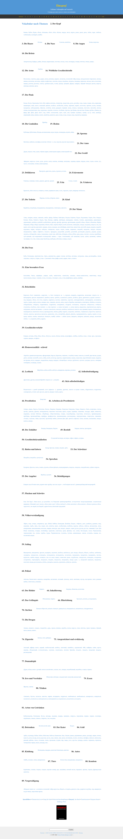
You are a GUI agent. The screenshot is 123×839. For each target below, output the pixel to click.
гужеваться (63, 297)
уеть (56, 314)
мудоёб (98, 227)
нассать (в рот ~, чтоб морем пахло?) (64, 484)
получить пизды (28, 562)
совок (38, 234)
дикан (84, 735)
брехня (52, 448)
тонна (46, 740)
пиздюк (98, 229)
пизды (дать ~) (75, 560)
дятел (25, 358)
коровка (67, 370)
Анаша (26, 628)
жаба (50, 275)
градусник (66, 103)
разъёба (67, 232)
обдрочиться (89, 389)
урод (81, 234)
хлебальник (27, 35)
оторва (63, 414)
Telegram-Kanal (94, 799)
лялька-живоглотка (82, 275)
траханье (98, 336)
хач (74, 531)
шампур (98, 112)
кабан (46, 370)
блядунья (65, 409)
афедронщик (46, 355)
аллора (34, 524)
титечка (82, 62)
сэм (48, 718)
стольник (41, 740)
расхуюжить (38, 562)
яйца (72, 132)
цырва (65, 258)
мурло (73, 32)
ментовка (76, 579)
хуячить (74, 562)
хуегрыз (87, 360)
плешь (25, 110)
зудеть (26, 302)
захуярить (27, 555)
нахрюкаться (62, 699)
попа (87, 161)
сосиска (55, 110)
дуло (71, 103)
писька (89, 81)
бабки (36, 735)
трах (93, 336)
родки (99, 232)
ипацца (44, 302)
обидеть (61, 789)
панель (82, 428)
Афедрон (26, 161)
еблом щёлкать (53, 467)
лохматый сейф (71, 79)
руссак (86, 528)
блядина (52, 409)
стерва (37, 258)
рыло (81, 32)
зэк (100, 225)
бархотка (58, 355)
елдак (85, 103)
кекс (48, 302)
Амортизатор (28, 62)
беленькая (36, 716)
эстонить (89, 533)
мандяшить (91, 555)
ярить (61, 392)
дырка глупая (60, 256)
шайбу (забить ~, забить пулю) (61, 316)
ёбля (35, 336)
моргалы (96, 42)
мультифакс (68, 336)
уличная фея (61, 418)
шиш (32, 115)
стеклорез (55, 278)
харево (26, 338)
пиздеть (71, 467)
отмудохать (82, 557)
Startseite (21, 16)
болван (26, 220)
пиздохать (57, 560)
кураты (75, 526)
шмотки (66, 750)
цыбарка (48, 638)
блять (87, 409)
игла (93, 103)
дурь (49, 628)
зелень (99, 735)
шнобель (67, 42)
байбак (55, 524)
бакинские (58, 735)
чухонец (63, 533)
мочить (85, 599)
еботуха (48, 336)
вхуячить (54, 552)
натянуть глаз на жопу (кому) (49, 557)
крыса (64, 411)
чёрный (98, 628)
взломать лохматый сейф (45, 789)
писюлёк (93, 108)
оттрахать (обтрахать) (87, 304)
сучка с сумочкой (45, 258)
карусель (56, 789)
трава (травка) (90, 628)
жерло (30, 152)
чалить (35, 316)
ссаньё (75, 181)
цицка (92, 62)
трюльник (52, 740)
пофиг (34, 232)
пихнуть (58, 309)
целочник (81, 589)
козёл (48, 358)
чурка (48, 533)
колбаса (53, 105)
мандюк (54, 227)
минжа (26, 81)
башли (67, 735)
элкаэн (84, 533)
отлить (46, 190)
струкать (65, 190)
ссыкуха (32, 258)
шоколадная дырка (55, 152)
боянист (36, 220)
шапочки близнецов (57, 750)
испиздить (42, 555)
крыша (45, 227)
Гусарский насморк (57, 438)
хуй (68, 112)
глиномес (65, 355)
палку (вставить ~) (64, 307)
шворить (74, 316)
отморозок (51, 229)
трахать (31, 314)
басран (67, 217)
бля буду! (30, 502)
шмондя (26, 86)
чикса (69, 258)
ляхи (99, 526)
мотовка (74, 256)
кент (29, 227)
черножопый (27, 533)
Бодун (72, 726)
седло (92, 161)
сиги (43, 638)
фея (67, 418)
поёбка (75, 336)
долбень (34, 222)
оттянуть (98, 304)
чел (31, 239)
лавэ (52, 738)
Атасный (26, 647)
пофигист (40, 232)
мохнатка (31, 81)
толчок (47, 198)
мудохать (26, 557)
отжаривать (60, 304)
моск (68, 32)
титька (87, 62)
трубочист (75, 360)
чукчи (38, 533)
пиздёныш (33, 208)
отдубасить (74, 557)
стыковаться (84, 312)
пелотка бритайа (69, 650)
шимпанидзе (77, 533)
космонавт (54, 579)
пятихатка (98, 738)
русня (81, 528)
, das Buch (74, 799)
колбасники (62, 526)
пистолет (87, 108)
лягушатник (93, 526)
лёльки (44, 62)
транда (61, 83)
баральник (35, 103)
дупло (46, 161)
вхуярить (48, 552)
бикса (33, 275)
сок (55, 142)
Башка (26, 32)
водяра (60, 716)
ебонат (47, 225)
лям (60, 738)
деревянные (78, 735)
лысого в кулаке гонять (76, 389)
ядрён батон (48, 506)
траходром (88, 428)
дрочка (32, 380)
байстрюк (62, 217)
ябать (39, 319)
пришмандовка (96, 414)
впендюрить (27, 297)
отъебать (33, 307)
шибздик (53, 239)
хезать (64, 171)
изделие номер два (53, 769)
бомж (30, 220)
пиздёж (62, 448)
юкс (46, 743)
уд (100, 110)
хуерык (81, 438)
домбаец (88, 524)
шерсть (98, 83)
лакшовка (81, 411)
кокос (56, 526)
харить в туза (96, 314)
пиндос (68, 528)
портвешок (27, 718)
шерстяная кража (37, 791)
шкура (99, 418)
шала (25, 630)
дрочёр (59, 222)
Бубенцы (26, 132)
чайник (98, 236)
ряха (85, 32)
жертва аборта (58, 225)
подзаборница (70, 414)
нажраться (97, 696)
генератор (59, 103)
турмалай (51, 531)
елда (81, 103)
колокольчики (46, 132)
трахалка (42, 418)
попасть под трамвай (80, 309)
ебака (83, 222)
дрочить (65, 389)
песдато (78, 650)
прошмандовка (61, 416)
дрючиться (86, 297)
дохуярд (89, 735)
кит (47, 526)
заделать (70, 300)
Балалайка (27, 275)
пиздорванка (49, 208)
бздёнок (73, 217)
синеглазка (31, 582)
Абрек (25, 524)
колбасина (60, 105)
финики (69, 531)
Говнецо (26, 181)
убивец (96, 110)
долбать (75, 297)
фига (32, 112)
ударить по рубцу (85, 789)
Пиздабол (27, 457)
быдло (41, 220)
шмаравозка (41, 760)
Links (103, 16)
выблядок (62, 220)
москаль (43, 528)
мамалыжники (36, 528)
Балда (25, 103)
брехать (32, 467)
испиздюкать (51, 555)
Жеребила (40, 370)
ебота (43, 336)
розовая (73, 370)
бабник (55, 217)
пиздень (71, 81)
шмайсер (46, 115)
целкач (85, 740)
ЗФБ (84, 647)
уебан (70, 234)
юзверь (64, 239)
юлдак (69, 115)
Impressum (68, 835)
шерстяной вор (45, 239)
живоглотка (57, 275)
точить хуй (35, 392)
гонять (41, 467)
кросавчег (39, 227)
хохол (90, 531)
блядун (98, 217)
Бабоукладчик (28, 716)
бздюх (90, 217)
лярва (92, 411)
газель (99, 409)
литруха (72, 716)
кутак (94, 105)
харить (89, 314)
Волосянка (27, 79)
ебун (51, 225)
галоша (33, 769)
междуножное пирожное (88, 79)
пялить (56, 312)
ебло (54, 32)
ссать (60, 190)
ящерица (84, 115)
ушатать (55, 562)
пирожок (83, 81)
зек (97, 225)
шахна (94, 83)
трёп (66, 448)
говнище (32, 181)
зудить (30, 302)
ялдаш (32, 535)
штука (37, 743)
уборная (52, 198)
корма (78, 161)
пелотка (55, 81)
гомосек (81, 355)
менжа (99, 79)
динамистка (52, 256)
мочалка (37, 81)
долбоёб (40, 222)
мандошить (75, 555)
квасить (44, 696)
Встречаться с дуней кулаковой (34, 389)
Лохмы (40, 42)
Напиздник (41, 750)
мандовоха (79, 760)
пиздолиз (86, 229)
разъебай (74, 232)
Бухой (41, 726)
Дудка (25, 152)
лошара (64, 669)
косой (45, 726)
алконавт (40, 217)
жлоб (64, 225)
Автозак (26, 579)
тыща (66, 740)
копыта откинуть (53, 608)
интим (62, 336)
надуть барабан (69, 302)
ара (46, 524)
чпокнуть (47, 316)
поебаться (71, 309)
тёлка (53, 258)
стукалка (31, 418)
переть (99, 307)
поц (39, 110)
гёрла (45, 256)
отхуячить (27, 307)
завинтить (64, 300)
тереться (98, 312)
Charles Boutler (61, 835)
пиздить (50, 560)
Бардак (77, 428)
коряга (77, 105)
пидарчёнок (44, 360)
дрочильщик (71, 222)
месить (99, 555)
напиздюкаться (43, 699)
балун (30, 103)
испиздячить (60, 555)
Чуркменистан (55, 533)
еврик (94, 735)
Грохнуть (79, 599)
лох (60, 669)
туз (100, 161)
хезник (37, 164)
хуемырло (34, 35)
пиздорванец (41, 208)
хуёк (64, 112)
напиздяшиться (53, 699)
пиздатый (92, 650)
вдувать (67, 295)
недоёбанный (71, 669)
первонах (73, 229)
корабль (64, 628)
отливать (41, 190)
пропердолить (48, 312)
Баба (25, 256)
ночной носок (71, 769)
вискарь (48, 716)
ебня (39, 336)
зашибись (70, 647)
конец (66, 105)
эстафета (36, 338)
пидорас (56, 360)
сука (60, 278)
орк (59, 528)
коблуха (54, 370)
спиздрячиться (88, 608)
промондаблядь (35, 416)
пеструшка (27, 360)
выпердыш (69, 220)
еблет (50, 32)
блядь (77, 409)
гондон (44, 769)
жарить (45, 300)
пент (94, 579)
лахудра (87, 411)
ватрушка (93, 409)
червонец (91, 740)
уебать (44, 562)
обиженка (75, 589)
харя (93, 32)
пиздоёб (79, 229)
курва (69, 411)
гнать (37, 467)
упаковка (38, 582)
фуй (36, 112)
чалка (81, 418)
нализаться (34, 699)
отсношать (75, 304)
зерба (31, 526)
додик (99, 355)
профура (44, 416)
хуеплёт (48, 475)
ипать (39, 302)
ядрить (43, 319)
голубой (70, 355)
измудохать (34, 555)
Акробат (26, 355)
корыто (57, 79)
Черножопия (97, 531)
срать (53, 171)
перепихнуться (91, 307)
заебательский (49, 647)
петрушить (27, 309)
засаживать (97, 300)
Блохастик (63, 760)
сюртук (90, 769)
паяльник (80, 108)
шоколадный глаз (66, 152)
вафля (48, 103)
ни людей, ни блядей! (37, 506)
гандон (38, 769)
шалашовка (92, 418)
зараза (53, 628)
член (93, 112)
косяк (69, 628)
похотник (98, 81)
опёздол (44, 229)
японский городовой (58, 506)
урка (78, 234)
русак (77, 528)
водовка (54, 716)
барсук (53, 355)
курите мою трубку (46, 484)
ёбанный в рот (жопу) (37, 504)
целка (61, 258)
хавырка (77, 83)
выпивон (66, 716)
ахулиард (31, 735)
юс (100, 533)
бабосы (52, 735)
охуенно (51, 650)
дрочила (64, 222)
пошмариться (28, 312)
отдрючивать (44, 304)
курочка (59, 358)
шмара (30, 421)
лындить (52, 302)
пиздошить (65, 560)
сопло (96, 161)
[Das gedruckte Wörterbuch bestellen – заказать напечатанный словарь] (61, 819)
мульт (63, 738)
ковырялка (61, 370)
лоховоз (30, 760)
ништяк (26, 650)
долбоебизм (47, 222)
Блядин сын (27, 484)
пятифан (86, 738)
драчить (59, 389)
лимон (56, 738)
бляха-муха (37, 502)
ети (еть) (39, 300)
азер (29, 524)
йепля (58, 336)
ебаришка (27, 225)
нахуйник (63, 769)
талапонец (31, 531)
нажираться (89, 696)
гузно (37, 161)
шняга (34, 630)
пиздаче (98, 650)
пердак (83, 161)
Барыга (41, 589)
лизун (49, 227)
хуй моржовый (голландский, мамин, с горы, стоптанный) (51, 236)
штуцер (42, 743)
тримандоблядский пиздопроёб (85, 484)
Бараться (26, 295)
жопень (55, 161)
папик (67, 229)
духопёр (76, 103)
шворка (31, 338)
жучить (57, 300)
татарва (37, 531)
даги (83, 524)
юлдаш (96, 533)
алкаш (35, 217)
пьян (49, 726)
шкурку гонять (54, 392)
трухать (41, 392)
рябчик (31, 740)
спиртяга (44, 718)
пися (93, 81)
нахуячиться (71, 699)
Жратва (26, 687)
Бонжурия (61, 524)
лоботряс (56, 677)
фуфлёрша (69, 278)
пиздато (85, 650)
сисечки (57, 62)
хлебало (98, 32)
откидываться (70, 608)
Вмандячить (27, 552)
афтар (50, 217)
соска (43, 278)
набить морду (34, 557)
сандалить (71, 312)
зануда (82, 225)
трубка (91, 110)
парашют (79, 769)
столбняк (61, 110)
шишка (36, 115)
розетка (31, 83)
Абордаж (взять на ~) (30, 789)
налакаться (27, 699)
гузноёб (86, 355)
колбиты (69, 526)
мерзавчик (80, 716)
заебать (91, 552)
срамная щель (49, 83)
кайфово (89, 647)
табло (89, 32)
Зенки (91, 42)
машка (73, 358)
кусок (48, 738)
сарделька (43, 110)
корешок (71, 105)
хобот (48, 112)
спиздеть (77, 467)
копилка (51, 79)
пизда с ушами (36, 278)
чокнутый (70, 677)
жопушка (67, 161)
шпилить (86, 316)
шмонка (31, 86)
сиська (62, 62)
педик (93, 358)
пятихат (91, 738)
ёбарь (32, 225)
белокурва (30, 256)
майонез (32, 142)
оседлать (98, 302)
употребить (61, 314)
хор (93, 789)
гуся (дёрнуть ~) (50, 389)
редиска (88, 232)
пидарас (37, 360)
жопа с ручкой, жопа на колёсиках (42, 669)
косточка (83, 105)
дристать (48, 171)
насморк (66, 438)
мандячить (84, 555)
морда (64, 32)
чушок (39, 363)
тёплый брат (63, 360)
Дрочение (27, 380)
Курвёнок (26, 208)
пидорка (47, 750)
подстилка (79, 414)
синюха (38, 718)
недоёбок (78, 669)
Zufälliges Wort (61, 802)
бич (94, 217)
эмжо (57, 198)
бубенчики (33, 132)
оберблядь (45, 414)
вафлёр (56, 220)
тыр (62, 740)
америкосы (40, 524)
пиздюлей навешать (87, 560)
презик (85, 769)
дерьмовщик (89, 220)
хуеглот (82, 360)
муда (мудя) (54, 132)
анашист (31, 628)
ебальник (45, 32)
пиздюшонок (28, 232)
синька (33, 718)
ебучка (59, 32)
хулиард (80, 740)
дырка (42, 79)
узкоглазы (59, 531)
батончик (41, 409)
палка (69, 108)
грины (72, 735)
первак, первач (89, 716)
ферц (25, 112)
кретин (33, 227)
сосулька (48, 278)
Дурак (25, 669)
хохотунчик (54, 112)
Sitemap (81, 833)
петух (32, 360)
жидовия (26, 526)
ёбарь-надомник (39, 225)
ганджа (37, 628)
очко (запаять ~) (42, 307)
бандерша (49, 428)
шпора (92, 316)
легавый (60, 579)
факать (68, 314)
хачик (77, 531)
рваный (26, 740)
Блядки (26, 336)
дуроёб (78, 222)
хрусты (74, 740)
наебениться (72, 696)
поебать (64, 309)
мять (62, 302)
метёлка (68, 256)
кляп (32, 105)
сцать (70, 190)
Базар (47, 448)
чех (34, 533)
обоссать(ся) (34, 190)
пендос (63, 528)
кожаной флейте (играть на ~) (44, 380)
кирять (50, 696)
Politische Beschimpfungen (60, 799)
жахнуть (38, 696)
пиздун (93, 229)
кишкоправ (27, 105)
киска (46, 79)
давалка (31, 411)
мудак (88, 227)
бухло (43, 716)
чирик (33, 743)
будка (34, 32)
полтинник (69, 738)
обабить (92, 302)
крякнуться (62, 608)
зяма (35, 526)
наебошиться (81, 696)
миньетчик (77, 227)
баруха (35, 409)
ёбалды (39, 132)
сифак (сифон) (74, 438)
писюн (99, 108)
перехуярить (36, 560)
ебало (39, 32)
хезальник (31, 164)
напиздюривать (64, 467)
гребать (57, 297)
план (78, 628)
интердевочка (44, 411)
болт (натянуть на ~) (57, 295)
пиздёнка (65, 81)
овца (86, 256)
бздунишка (84, 217)
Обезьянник (46, 599)
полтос (75, 738)
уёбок (74, 234)
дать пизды (74, 552)
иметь (35, 302)
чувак (38, 239)
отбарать (36, 304)
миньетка (98, 411)
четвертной (27, 743)
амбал (46, 217)
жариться (51, 300)
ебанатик (93, 222)
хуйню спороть (94, 467)
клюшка (72, 275)
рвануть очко (75, 789)
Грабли (40, 69)
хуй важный (27, 236)
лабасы (81, 526)
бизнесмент (33, 579)
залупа (56, 669)
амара (30, 409)
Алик (25, 217)
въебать (60, 552)
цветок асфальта (74, 418)
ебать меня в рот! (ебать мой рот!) (55, 504)
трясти (47, 392)
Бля (25, 502)
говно (37, 181)
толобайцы (44, 531)
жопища (60, 161)
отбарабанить (28, 304)
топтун (70, 360)
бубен (30, 32)
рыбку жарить (62, 312)
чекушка (52, 718)
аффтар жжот (34, 647)
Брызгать (26, 190)
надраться (64, 696)
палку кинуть (75, 307)
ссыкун (84, 669)
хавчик (31, 687)
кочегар (53, 358)
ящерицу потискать (79, 190)
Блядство (43, 399)
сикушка (26, 258)
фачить (73, 314)
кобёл (50, 370)
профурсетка (52, 416)
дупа (41, 161)
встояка (31, 336)
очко (34, 152)
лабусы (86, 526)
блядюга (82, 409)
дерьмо (41, 181)
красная (43, 738)
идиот (25, 227)
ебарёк (99, 222)
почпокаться (97, 309)
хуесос (93, 360)
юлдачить (34, 319)
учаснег (86, 234)
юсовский (27, 535)
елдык (89, 103)
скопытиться (79, 608)
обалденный (33, 650)
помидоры (62, 132)
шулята (68, 132)
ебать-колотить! (72, 504)
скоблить (77, 312)
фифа (57, 258)
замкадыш (76, 225)
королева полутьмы (55, 411)
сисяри (77, 62)
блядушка (72, 409)
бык (46, 220)
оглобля (48, 108)
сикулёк (49, 110)
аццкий (42, 647)
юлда (64, 115)
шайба (40, 35)
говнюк (76, 220)
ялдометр (78, 115)
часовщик (27, 239)
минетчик (70, 227)
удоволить (51, 314)
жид (99, 524)
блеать (47, 409)
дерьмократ (97, 220)
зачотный (63, 647)
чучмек (69, 533)
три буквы (73, 110)
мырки (49, 528)
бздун (78, 217)
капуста (26, 738)
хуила (82, 236)
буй (44, 103)
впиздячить (35, 552)
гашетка (33, 79)
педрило (98, 358)
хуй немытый (75, 236)
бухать (33, 696)
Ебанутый (49, 677)
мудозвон (26, 229)
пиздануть (44, 560)
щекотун (52, 115)
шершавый (27, 115)
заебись (57, 647)
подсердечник (32, 110)
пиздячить (98, 560)
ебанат (88, 222)
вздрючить (80, 295)
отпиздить (90, 557)
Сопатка (61, 42)
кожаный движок (44, 105)
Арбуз (25, 735)
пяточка (83, 628)
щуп (57, 115)
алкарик (30, 217)
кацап (43, 526)
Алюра (26, 409)
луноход (66, 579)
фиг (29, 112)
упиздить (50, 562)
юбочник (59, 239)
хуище (84, 112)
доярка (46, 275)
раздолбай (61, 232)
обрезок (42, 108)
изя (39, 526)
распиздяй (81, 232)
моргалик (79, 358)
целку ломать (28, 316)
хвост (40, 112)
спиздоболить (85, 467)
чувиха (74, 258)
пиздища (77, 81)
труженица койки (51, 418)
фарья (72, 83)
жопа (50, 161)
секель (42, 83)
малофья (38, 142)
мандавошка (71, 760)
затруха (93, 225)
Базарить (26, 467)
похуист (47, 232)
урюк (64, 531)
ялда (73, 115)
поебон (80, 336)
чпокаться (41, 316)
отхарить (68, 789)
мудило (93, 227)
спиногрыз (57, 208)
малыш (99, 105)
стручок (67, 110)
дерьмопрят (27, 222)
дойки (39, 62)
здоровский (78, 647)
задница (73, 161)
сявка (37, 418)
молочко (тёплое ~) (47, 142)
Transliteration (85, 799)
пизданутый (63, 677)
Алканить (26, 696)
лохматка (62, 79)
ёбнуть (86, 552)
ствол (36, 740)
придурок (54, 232)
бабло (40, 735)
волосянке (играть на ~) (93, 295)
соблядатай (32, 234)
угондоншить (92, 599)
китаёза (51, 526)
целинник (92, 236)
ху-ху (89, 112)
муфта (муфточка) (46, 81)
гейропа (78, 524)
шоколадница (43, 164)
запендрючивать (79, 300)
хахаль (92, 234)
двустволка (93, 355)
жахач (53, 336)
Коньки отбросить (41, 608)
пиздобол (33, 457)
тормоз (89, 669)
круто (99, 647)
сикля (99, 256)
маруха (74, 628)
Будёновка (27, 769)
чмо (34, 239)
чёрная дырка (44, 152)
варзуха (32, 161)
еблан (30, 669)
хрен (60, 112)
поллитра (98, 716)
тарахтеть (92, 312)
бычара (50, 220)
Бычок (40, 638)
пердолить (83, 307)
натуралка (81, 256)
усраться (58, 171)
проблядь (26, 416)
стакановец (44, 234)
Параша (42, 198)
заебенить (98, 552)
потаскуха (87, 414)
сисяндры (71, 62)
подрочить (97, 389)
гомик (76, 355)
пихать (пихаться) (49, 309)
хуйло (87, 236)
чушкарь (33, 363)
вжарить (73, 295)
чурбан (43, 533)
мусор (82, 579)
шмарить (80, 316)
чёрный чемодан (85, 83)
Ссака (70, 181)
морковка (26, 414)
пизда (60, 81)
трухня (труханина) (68, 142)
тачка (35, 760)
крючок (89, 105)
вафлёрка (39, 275)
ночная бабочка (36, 414)
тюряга (53, 599)
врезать (42, 552)
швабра (80, 278)
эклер (61, 115)
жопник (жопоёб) (33, 358)
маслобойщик (62, 227)
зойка (44, 358)
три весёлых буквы (83, 110)
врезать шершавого (38, 297)
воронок (40, 579)
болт (40, 103)
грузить (46, 467)
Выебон (43, 475)
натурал (38, 229)
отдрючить (52, 304)
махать (58, 302)
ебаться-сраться (92, 504)
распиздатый (27, 652)
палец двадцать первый (59, 108)
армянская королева (35, 355)
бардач (55, 428)
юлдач (69, 239)
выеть (52, 297)
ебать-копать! (81, 504)
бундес (73, 524)
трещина (66, 83)
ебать (34, 300)
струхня (58, 142)
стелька (26, 418)
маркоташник (67, 358)
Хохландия (84, 531)
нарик (32, 229)
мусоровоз (88, 579)
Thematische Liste (37, 799)
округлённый (87, 358)
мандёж (56, 380)
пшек (72, 528)
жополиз (69, 225)
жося (40, 358)
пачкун (74, 108)
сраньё (52, 181)
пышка (26, 83)
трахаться (38, 314)
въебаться (67, 552)
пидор (51, 360)
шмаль (29, 630)
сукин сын (52, 234)
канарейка (47, 579)
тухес (25, 164)
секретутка (90, 416)
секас (85, 336)
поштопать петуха (38, 312)
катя (30, 738)
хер (44, 112)
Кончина (26, 142)
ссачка (56, 83)
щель (36, 86)
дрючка (36, 411)
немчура (54, 528)
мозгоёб (83, 227)
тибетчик (58, 234)
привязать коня (53, 190)
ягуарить (78, 699)
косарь (34, 738)
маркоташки (50, 62)
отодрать (68, 304)
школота (63, 208)
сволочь (26, 234)
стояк (89, 336)
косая (38, 738)
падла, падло (60, 229)
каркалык (98, 103)
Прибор (44, 122)
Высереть (42, 171)
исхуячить (68, 555)
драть (80, 297)
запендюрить (89, 300)
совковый (91, 528)
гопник (81, 220)
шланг (41, 115)
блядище (58, 409)
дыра (38, 79)
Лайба (25, 760)
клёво (94, 647)
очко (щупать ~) (53, 307)
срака (37, 152)
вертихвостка (39, 256)
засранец (87, 225)
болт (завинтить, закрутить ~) (39, 295)
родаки (94, 232)
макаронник (27, 528)
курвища (74, 411)
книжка (58, 628)
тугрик (58, 740)
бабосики (46, 735)
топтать (26, 314)
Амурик (68, 589)
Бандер (43, 428)
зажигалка (65, 275)
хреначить (62, 562)
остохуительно (42, 650)
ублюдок (64, 234)
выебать (47, 297)
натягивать (85, 302)
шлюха (26, 421)
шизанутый (77, 677)
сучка (64, 278)
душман (94, 524)
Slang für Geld (47, 799)
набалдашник (35, 108)
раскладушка (71, 416)
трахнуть (44, 314)
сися (66, 62)
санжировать (28, 392)
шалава (86, 418)
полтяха (80, 738)
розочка (36, 83)
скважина (98, 416)
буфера (34, 62)
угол (70, 740)
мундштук (27, 108)
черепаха (98, 740)
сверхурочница (81, 416)
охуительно (59, 650)
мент (71, 579)
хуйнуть (68, 562)
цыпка (75, 278)
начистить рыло (65, 557)
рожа (77, 32)
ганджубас (43, 628)
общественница (55, 414)
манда (78, 79)
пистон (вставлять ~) (37, 309)
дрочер (53, 222)
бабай (50, 524)
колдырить (56, 696)
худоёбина (97, 234)
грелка (26, 411)
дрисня (47, 181)
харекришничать (81, 314)
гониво (57, 448)
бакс (63, 735)
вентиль (52, 103)
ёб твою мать (35, 484)
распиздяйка (92, 256)
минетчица (93, 275)
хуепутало (40, 457)
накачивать (78, 302)
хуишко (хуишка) (75, 112)
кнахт (36, 105)
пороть (90, 309)
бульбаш (67, 524)
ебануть (80, 552)
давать (70, 297)
